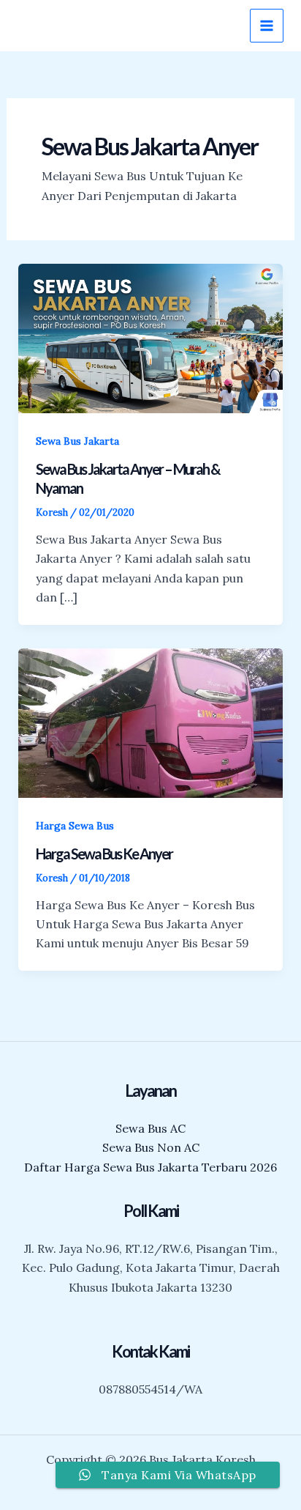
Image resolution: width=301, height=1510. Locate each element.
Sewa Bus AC (150, 1128)
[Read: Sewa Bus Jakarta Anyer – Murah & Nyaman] (150, 337)
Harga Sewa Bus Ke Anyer (104, 853)
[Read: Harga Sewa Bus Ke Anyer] (150, 721)
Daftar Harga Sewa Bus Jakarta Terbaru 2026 (150, 1167)
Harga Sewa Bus (75, 825)
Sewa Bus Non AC (150, 1147)
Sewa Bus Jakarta (77, 441)
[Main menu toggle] (266, 25)
